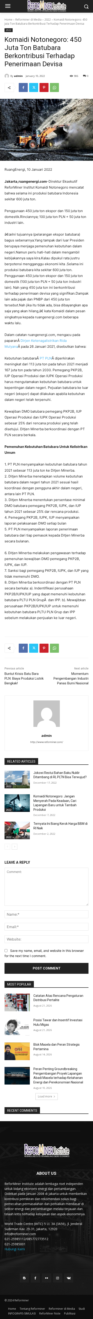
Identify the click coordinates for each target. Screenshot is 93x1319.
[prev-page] (7, 847)
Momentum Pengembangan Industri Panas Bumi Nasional (70, 678)
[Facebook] (23, 87)
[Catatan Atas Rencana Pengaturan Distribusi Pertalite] (17, 1002)
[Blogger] (24, 1278)
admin (18, 76)
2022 (47, 19)
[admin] (7, 76)
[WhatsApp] (54, 87)
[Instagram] (57, 1278)
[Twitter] (33, 87)
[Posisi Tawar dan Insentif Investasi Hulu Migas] (17, 1027)
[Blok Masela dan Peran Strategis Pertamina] (17, 1051)
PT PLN (46, 358)
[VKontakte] (68, 1278)
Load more (45, 1096)
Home (8, 19)
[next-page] (14, 847)
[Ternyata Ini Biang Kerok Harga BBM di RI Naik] (17, 830)
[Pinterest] (44, 87)
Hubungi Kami (15, 1249)
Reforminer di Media (28, 19)
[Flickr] (46, 1278)
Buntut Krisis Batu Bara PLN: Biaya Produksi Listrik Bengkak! (24, 678)
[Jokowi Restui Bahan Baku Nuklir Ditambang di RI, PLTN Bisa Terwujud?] (17, 779)
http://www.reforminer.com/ (46, 742)
